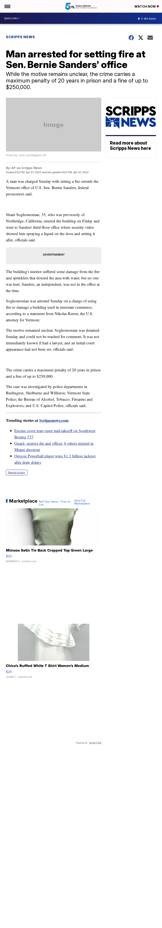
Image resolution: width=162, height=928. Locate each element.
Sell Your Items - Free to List (54, 503)
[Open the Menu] (7, 6)
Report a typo (16, 472)
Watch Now (145, 6)
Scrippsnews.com (54, 420)
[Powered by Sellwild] (95, 742)
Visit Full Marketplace (82, 502)
